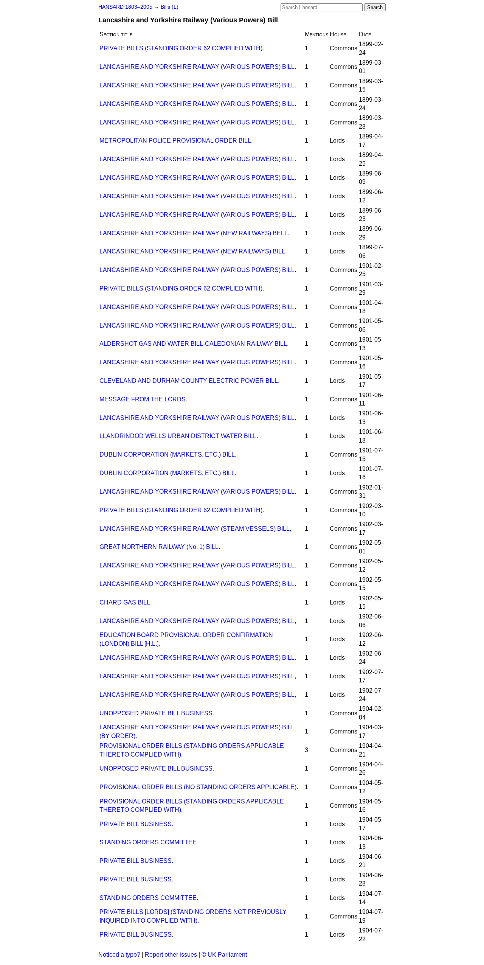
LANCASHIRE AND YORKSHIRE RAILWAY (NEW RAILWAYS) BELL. (194, 233)
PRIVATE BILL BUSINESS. (136, 824)
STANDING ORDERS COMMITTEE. (148, 898)
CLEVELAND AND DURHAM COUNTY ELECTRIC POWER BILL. (189, 381)
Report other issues (171, 954)
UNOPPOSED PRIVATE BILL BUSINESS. (156, 713)
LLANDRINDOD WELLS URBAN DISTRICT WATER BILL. (178, 436)
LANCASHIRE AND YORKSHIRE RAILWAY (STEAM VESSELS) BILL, (195, 528)
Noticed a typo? (119, 954)
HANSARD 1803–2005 (125, 7)
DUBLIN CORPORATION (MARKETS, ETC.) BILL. (167, 454)
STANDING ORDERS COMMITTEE (148, 842)
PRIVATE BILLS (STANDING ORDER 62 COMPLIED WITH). (181, 48)
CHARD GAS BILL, (125, 602)
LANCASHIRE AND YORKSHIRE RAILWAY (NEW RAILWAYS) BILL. (193, 251)
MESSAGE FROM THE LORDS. (143, 399)
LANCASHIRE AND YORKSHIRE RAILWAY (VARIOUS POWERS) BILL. (197, 67)
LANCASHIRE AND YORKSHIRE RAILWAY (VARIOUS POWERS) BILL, (197, 621)
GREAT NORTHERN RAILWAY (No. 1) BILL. (159, 547)
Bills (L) (169, 7)
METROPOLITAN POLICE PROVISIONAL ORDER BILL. (176, 140)
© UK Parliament (224, 954)
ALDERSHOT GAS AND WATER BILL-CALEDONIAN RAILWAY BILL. (194, 343)
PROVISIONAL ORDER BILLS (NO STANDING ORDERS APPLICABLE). (198, 787)
